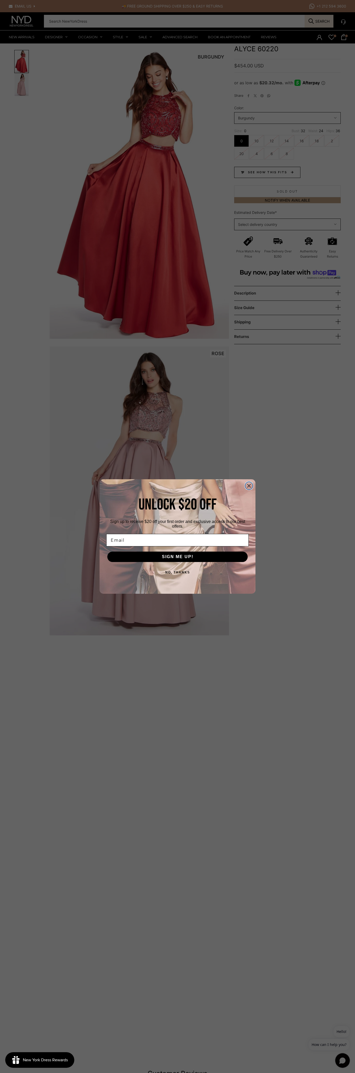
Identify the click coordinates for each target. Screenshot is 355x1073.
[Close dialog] (249, 486)
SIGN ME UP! (177, 556)
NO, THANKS (177, 572)
